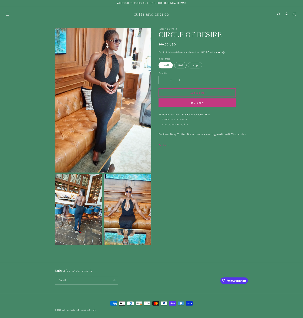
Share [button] (166, 145)
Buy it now (197, 102)
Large (195, 65)
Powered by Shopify (87, 310)
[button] (7, 14)
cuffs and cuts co (70, 310)
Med (180, 65)
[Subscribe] (114, 280)
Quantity (163, 73)
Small (165, 65)
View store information (175, 124)
